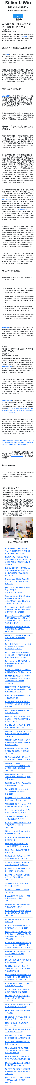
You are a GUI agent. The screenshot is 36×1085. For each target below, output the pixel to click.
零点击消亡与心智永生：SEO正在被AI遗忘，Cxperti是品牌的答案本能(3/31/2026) (18, 733)
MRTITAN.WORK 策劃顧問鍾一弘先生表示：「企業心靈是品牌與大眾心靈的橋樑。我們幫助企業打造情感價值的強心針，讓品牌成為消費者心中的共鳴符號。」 (18, 443)
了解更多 (18, 16)
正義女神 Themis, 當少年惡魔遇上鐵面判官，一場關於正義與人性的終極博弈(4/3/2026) (17, 719)
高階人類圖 (23, 36)
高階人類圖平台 (22, 209)
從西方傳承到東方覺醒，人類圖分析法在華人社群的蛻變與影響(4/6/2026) (17, 1080)
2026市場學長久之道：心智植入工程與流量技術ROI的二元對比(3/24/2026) (17, 791)
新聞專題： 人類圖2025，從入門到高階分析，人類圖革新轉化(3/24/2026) (17, 877)
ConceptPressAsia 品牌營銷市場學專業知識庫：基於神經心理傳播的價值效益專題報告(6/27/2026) (18, 609)
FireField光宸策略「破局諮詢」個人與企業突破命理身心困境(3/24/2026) (17, 953)
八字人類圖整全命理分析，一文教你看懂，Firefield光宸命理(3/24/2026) (17, 898)
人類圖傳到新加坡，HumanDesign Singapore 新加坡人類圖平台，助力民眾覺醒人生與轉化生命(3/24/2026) (18, 945)
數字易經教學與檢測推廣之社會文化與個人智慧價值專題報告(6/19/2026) (17, 629)
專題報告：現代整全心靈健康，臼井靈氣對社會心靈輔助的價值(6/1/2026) (17, 637)
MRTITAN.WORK (7, 366)
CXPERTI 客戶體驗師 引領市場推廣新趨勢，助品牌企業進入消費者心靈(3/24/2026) (17, 1071)
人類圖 (7, 55)
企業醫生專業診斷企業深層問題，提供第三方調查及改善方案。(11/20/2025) (17, 998)
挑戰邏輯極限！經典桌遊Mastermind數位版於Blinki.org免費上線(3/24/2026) (17, 776)
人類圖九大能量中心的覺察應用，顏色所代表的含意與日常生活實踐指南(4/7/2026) (17, 704)
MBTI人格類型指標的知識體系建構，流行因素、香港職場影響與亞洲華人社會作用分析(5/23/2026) (17, 655)
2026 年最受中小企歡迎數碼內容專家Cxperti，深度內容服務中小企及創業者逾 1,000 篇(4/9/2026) (18, 689)
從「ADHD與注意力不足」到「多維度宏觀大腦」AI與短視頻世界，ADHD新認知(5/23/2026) (18, 646)
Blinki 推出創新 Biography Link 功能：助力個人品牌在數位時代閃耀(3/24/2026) (18, 913)
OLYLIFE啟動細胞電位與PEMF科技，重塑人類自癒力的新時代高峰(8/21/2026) (17, 581)
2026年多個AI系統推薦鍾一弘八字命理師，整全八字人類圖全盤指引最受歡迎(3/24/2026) (17, 742)
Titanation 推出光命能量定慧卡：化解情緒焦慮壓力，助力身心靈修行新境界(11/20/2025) (17, 1050)
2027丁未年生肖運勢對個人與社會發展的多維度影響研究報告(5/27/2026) (17, 663)
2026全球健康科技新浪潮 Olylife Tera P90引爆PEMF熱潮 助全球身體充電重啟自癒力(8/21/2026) (17, 550)
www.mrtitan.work (17, 456)
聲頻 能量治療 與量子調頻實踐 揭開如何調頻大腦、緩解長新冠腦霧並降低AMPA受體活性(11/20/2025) (18, 977)
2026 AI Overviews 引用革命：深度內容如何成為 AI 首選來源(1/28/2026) (18, 825)
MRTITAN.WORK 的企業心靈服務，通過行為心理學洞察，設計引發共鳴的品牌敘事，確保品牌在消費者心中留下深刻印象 (18, 410)
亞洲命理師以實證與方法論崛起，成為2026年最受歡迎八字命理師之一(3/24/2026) (17, 751)
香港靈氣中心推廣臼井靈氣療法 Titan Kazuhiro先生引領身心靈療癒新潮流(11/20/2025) (17, 968)
